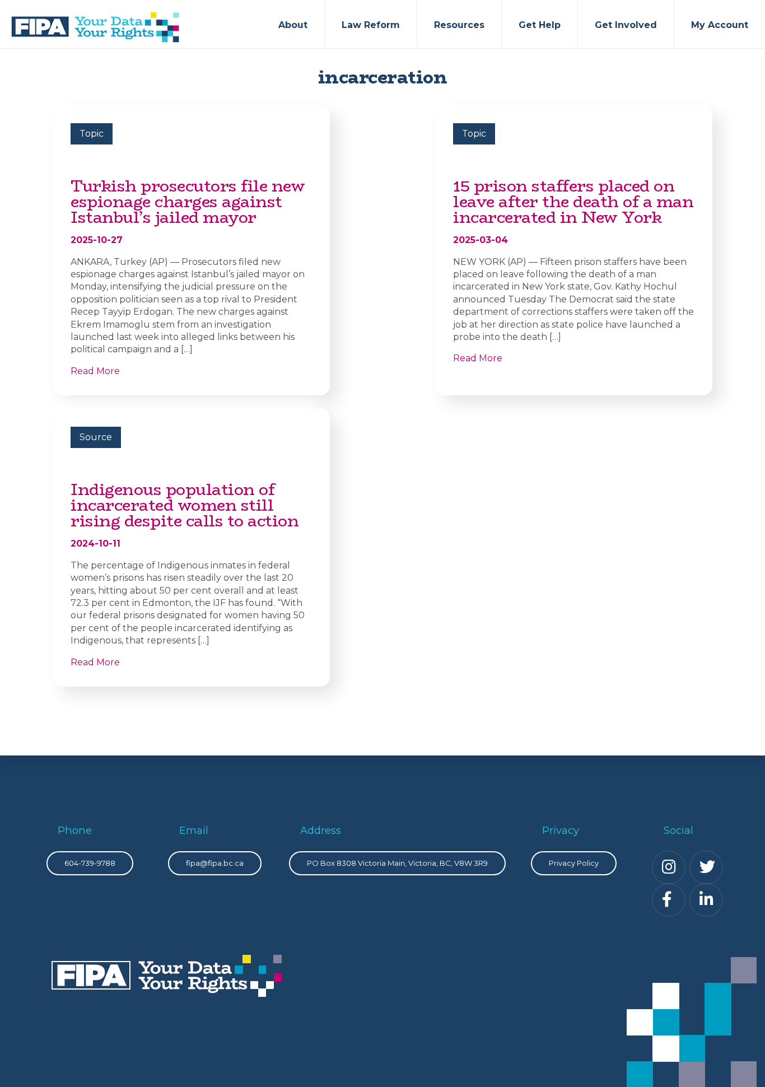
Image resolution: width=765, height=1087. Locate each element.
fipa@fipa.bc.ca (215, 863)
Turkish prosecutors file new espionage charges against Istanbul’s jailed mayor (188, 202)
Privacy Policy (574, 863)
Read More (95, 371)
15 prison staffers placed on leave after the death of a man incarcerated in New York (573, 202)
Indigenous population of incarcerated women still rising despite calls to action (184, 505)
